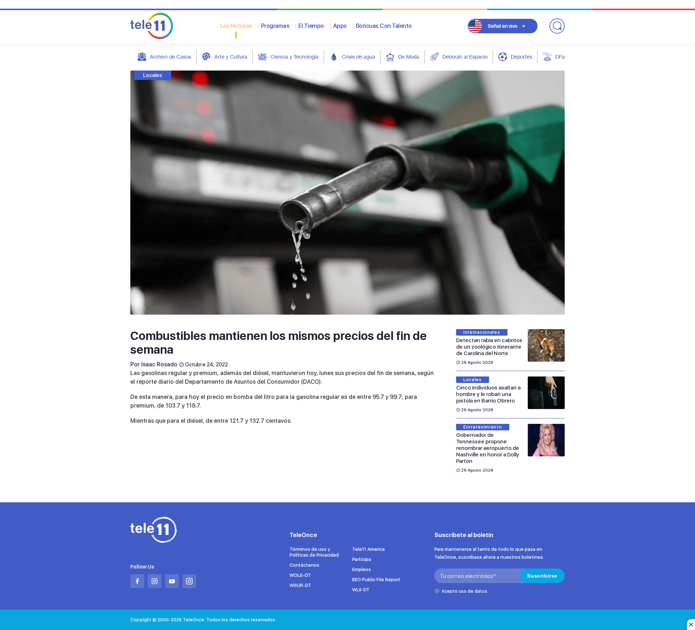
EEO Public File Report (376, 579)
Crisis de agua (358, 57)
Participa (361, 559)
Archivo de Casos (170, 57)
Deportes (521, 57)
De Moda (408, 57)
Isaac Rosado (159, 364)
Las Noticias (236, 25)
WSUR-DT (300, 585)
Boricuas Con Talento (384, 25)
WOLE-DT (300, 575)
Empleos (361, 569)
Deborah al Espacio (465, 57)
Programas (275, 25)
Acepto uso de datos (464, 591)
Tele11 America (368, 549)
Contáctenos (304, 565)
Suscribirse (542, 576)
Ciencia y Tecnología (294, 57)
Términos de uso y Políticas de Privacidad (314, 552)
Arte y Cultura (230, 57)
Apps (340, 25)
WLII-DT (361, 589)
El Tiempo (311, 25)
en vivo (503, 26)
